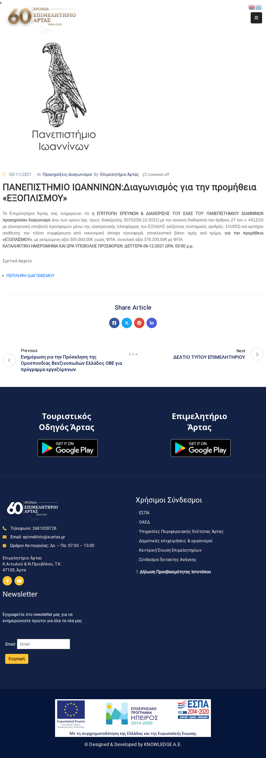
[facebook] (7, 580)
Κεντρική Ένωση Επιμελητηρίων (170, 550)
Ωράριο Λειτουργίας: (52, 545)
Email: (37, 536)
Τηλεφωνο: (33, 528)
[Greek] (258, 6)
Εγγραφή (17, 658)
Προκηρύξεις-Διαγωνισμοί (67, 174)
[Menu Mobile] (256, 17)
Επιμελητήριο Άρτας (119, 174)
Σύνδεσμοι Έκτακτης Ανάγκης (167, 559)
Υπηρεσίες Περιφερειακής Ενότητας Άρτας (181, 531)
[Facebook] (114, 323)
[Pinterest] (139, 323)
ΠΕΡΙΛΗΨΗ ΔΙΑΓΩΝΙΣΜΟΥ (30, 275)
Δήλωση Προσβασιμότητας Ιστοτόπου (175, 572)
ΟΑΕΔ (144, 522)
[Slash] (133, 354)
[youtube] (19, 580)
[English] (252, 6)
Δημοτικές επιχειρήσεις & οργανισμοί (175, 540)
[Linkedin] (152, 323)
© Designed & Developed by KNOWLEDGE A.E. (133, 744)
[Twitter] (127, 323)
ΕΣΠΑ (144, 512)
